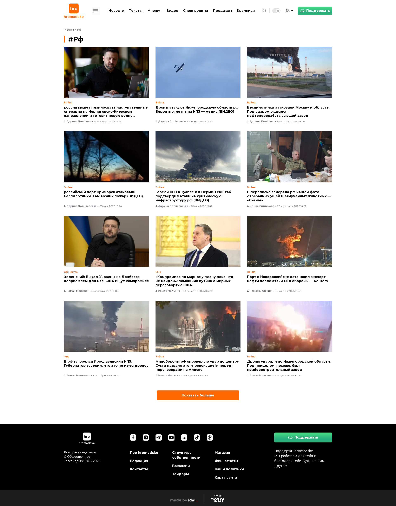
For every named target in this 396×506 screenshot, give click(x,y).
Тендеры (180, 474)
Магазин (222, 453)
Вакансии (181, 466)
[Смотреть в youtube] (171, 437)
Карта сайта (226, 477)
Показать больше (198, 395)
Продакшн (222, 11)
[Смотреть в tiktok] (197, 437)
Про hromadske (144, 453)
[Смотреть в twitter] (184, 437)
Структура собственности (186, 455)
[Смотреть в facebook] (133, 437)
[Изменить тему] (276, 10)
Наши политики (229, 469)
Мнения (154, 11)
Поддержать (318, 11)
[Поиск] (264, 11)
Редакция (139, 461)
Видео (172, 11)
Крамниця (246, 11)
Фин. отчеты (226, 461)
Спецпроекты (195, 11)
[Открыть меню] (96, 11)
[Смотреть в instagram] (146, 437)
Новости (116, 11)
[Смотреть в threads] (210, 437)
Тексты (135, 11)
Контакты (139, 469)
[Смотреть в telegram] (159, 437)
